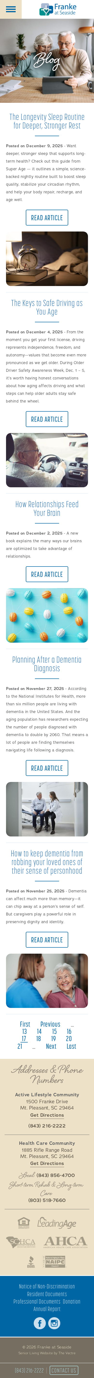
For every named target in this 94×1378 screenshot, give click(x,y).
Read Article (47, 217)
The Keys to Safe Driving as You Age (47, 307)
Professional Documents (36, 1302)
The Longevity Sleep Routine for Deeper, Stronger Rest (47, 121)
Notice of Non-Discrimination (47, 1286)
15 (54, 1031)
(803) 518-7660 (47, 1200)
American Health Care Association (65, 1242)
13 (24, 1031)
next (51, 1046)
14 (39, 1031)
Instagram (54, 1323)
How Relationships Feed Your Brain (47, 508)
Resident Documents (47, 1294)
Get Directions (47, 1115)
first (25, 1024)
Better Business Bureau (31, 1262)
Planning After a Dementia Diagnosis (47, 663)
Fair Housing (24, 1223)
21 (20, 1046)
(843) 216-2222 (29, 1370)
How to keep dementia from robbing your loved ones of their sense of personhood (47, 861)
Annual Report (47, 1309)
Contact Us (64, 1370)
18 (38, 1038)
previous (50, 1024)
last (71, 1046)
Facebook (40, 1323)
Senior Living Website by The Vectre (47, 1353)
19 (53, 1038)
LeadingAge (57, 1223)
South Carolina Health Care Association (21, 1242)
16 (69, 1031)
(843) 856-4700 (56, 1175)
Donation (72, 1302)
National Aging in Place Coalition (54, 1262)
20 (69, 1038)
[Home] (58, 9)
